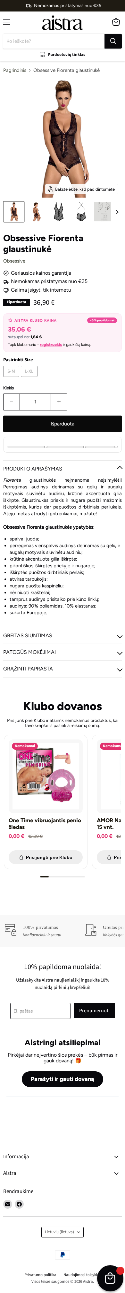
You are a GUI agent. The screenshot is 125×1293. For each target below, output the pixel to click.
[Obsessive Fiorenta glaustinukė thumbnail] (14, 212)
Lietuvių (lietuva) (59, 1232)
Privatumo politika (40, 1275)
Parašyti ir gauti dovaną (62, 1079)
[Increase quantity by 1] (59, 402)
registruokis (51, 344)
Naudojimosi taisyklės (82, 1275)
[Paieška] (113, 41)
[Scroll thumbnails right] (116, 212)
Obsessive (14, 261)
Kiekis (8, 388)
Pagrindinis (14, 70)
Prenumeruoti (94, 1010)
